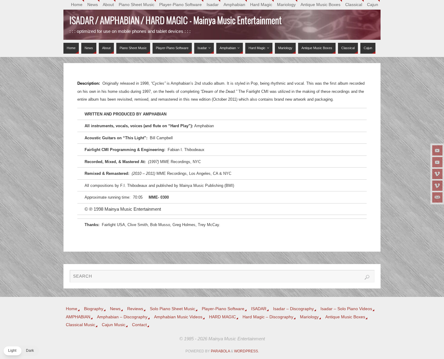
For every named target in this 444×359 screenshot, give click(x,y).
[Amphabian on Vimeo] (437, 186)
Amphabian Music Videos (178, 317)
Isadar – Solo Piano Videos (346, 309)
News (92, 4)
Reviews (135, 309)
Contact (139, 325)
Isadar (213, 4)
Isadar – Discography (293, 309)
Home (76, 4)
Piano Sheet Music (136, 4)
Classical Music (80, 325)
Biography (93, 309)
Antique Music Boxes (320, 4)
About (108, 4)
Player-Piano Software (180, 4)
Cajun (372, 4)
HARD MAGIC (222, 317)
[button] (21, 351)
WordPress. (246, 351)
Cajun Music (113, 325)
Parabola (220, 351)
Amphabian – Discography (122, 317)
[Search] (367, 277)
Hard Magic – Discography (268, 317)
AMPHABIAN (78, 317)
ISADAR (258, 309)
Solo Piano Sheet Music (172, 309)
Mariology (286, 4)
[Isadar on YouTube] (437, 150)
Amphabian (234, 4)
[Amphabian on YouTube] (437, 162)
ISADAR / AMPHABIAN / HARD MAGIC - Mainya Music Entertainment (175, 21)
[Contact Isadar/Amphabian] (437, 197)
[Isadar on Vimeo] (437, 174)
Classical (353, 4)
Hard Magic (261, 4)
